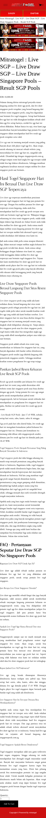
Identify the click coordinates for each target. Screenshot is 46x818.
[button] (9, 803)
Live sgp (3, 142)
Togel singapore (6, 458)
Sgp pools (4, 423)
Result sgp (4, 381)
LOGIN (11, 13)
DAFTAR (34, 13)
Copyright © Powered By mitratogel (23, 813)
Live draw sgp (5, 197)
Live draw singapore (8, 300)
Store (2, 18)
